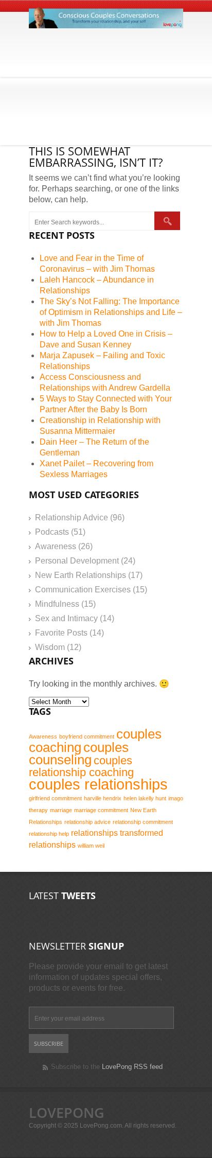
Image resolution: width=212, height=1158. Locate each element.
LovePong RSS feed (132, 1067)
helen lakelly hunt (144, 798)
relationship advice (87, 822)
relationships (94, 833)
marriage (61, 810)
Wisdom (50, 647)
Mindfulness (57, 604)
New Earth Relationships (80, 575)
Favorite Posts (61, 632)
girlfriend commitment (55, 798)
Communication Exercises (83, 589)
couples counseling (79, 753)
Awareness (55, 546)
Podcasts (52, 532)
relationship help (49, 834)
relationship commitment (143, 822)
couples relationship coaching (81, 766)
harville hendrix (102, 798)
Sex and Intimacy (66, 618)
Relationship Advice (71, 517)
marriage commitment (101, 810)
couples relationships (98, 784)
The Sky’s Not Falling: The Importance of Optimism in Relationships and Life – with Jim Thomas (111, 312)
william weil (91, 846)
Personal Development (77, 560)
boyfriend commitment (86, 736)
